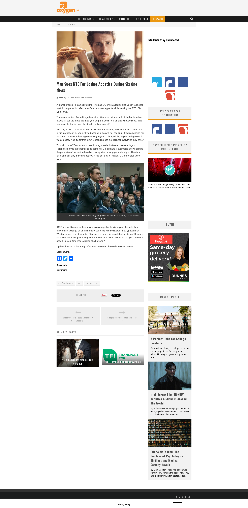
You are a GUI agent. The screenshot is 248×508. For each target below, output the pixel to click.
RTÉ (79, 283)
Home (59, 25)
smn (61, 97)
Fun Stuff (75, 97)
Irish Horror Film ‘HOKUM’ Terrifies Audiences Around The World (169, 398)
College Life (125, 18)
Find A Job (186, 497)
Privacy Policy (124, 504)
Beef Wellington (65, 283)
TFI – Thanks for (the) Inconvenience (123, 362)
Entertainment (85, 18)
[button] (100, 54)
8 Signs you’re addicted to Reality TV (122, 319)
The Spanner (157, 18)
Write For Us (142, 18)
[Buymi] (168, 280)
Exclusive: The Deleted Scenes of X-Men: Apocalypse (78, 319)
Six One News (92, 283)
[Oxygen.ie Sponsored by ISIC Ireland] (169, 181)
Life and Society (106, 18)
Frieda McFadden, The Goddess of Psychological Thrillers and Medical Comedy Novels (167, 458)
